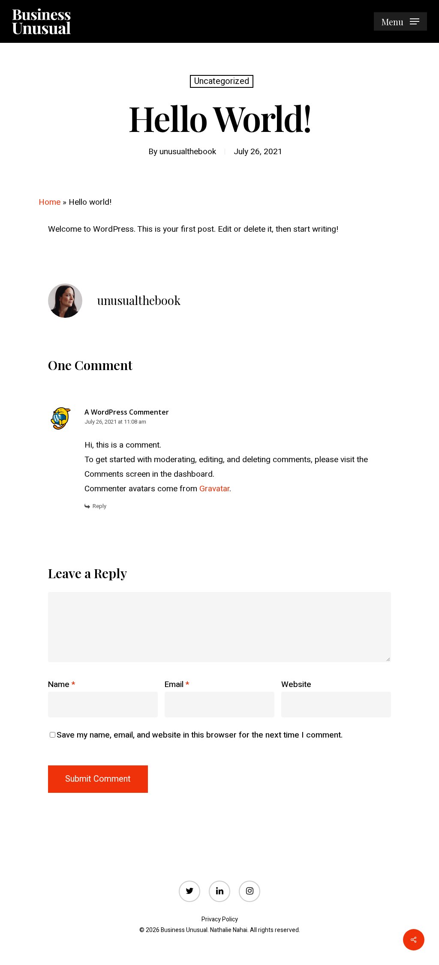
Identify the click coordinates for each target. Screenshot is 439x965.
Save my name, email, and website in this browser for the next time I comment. (200, 735)
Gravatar (214, 489)
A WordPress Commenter (126, 412)
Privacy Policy (219, 919)
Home (49, 202)
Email (177, 684)
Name (61, 684)
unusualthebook (187, 152)
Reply (99, 506)
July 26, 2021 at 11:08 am (115, 422)
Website (296, 684)
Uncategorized (221, 81)
